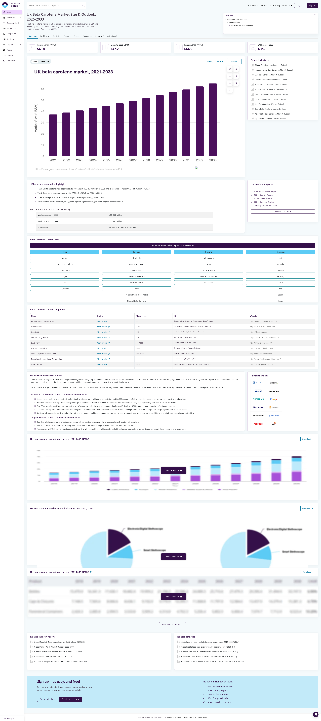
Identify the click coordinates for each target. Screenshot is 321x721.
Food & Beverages (136, 264)
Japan (280, 301)
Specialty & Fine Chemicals (237, 19)
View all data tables (171, 624)
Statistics (252, 5)
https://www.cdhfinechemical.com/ (264, 337)
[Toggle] (225, 19)
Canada (280, 264)
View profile (102, 321)
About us (178, 717)
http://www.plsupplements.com (263, 321)
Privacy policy (187, 717)
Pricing (276, 5)
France (280, 282)
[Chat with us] (315, 714)
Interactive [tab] (44, 61)
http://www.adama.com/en (261, 353)
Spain (280, 295)
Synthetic (65, 288)
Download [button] (233, 61)
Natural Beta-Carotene (136, 301)
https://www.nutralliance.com (262, 327)
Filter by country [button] (214, 61)
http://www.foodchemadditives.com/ (265, 359)
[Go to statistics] (91, 571)
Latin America (208, 258)
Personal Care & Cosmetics (137, 295)
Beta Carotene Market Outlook (242, 25)
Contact (169, 717)
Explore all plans (47, 699)
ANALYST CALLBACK (283, 211)
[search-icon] (83, 5)
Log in (299, 5)
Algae (64, 276)
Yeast (65, 282)
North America (209, 270)
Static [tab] (35, 61)
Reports (265, 5)
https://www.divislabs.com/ (261, 348)
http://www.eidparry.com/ (261, 343)
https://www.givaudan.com (261, 364)
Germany (280, 276)
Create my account (70, 699)
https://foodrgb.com (258, 332)
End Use (136, 252)
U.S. (280, 258)
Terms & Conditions (200, 717)
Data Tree (229, 15)
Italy (280, 288)
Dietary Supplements (137, 276)
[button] (236, 19)
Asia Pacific (208, 282)
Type (65, 252)
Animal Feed (137, 270)
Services (286, 5)
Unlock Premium (172, 470)
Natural (65, 258)
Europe (209, 264)
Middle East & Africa (208, 276)
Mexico (281, 270)
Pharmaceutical (136, 282)
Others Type (65, 270)
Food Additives (234, 22)
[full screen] (230, 69)
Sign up (312, 5)
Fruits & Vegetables (65, 264)
